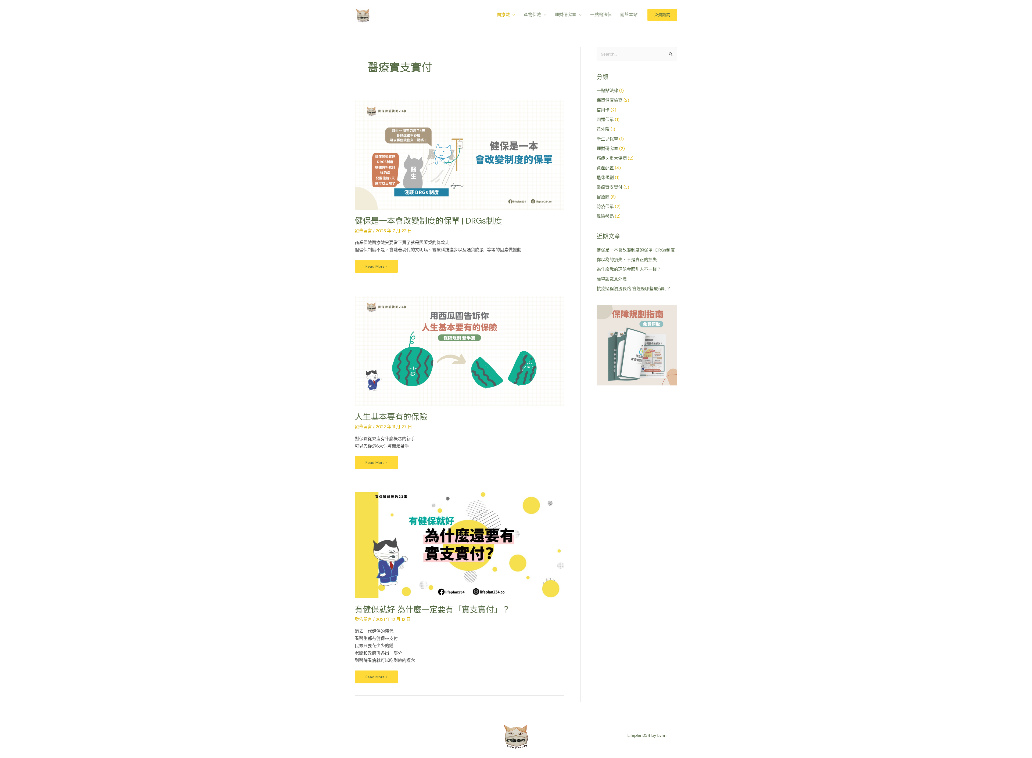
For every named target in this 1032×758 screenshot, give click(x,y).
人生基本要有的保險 (391, 416)
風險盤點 (605, 216)
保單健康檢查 (609, 100)
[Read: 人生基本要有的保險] (459, 350)
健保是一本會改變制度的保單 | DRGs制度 (428, 221)
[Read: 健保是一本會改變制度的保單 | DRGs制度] (459, 154)
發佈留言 (363, 231)
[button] (512, 14)
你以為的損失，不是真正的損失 (627, 260)
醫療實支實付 (609, 187)
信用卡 (603, 110)
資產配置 (605, 168)
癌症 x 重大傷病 (612, 158)
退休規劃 (605, 177)
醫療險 (603, 197)
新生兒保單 (607, 139)
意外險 (603, 129)
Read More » (376, 264)
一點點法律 (607, 90)
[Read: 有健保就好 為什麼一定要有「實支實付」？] (459, 545)
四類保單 (605, 119)
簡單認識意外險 (612, 279)
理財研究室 (607, 148)
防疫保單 (605, 206)
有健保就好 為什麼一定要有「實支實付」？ (432, 609)
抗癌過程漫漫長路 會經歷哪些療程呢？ (634, 288)
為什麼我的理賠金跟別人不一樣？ (629, 269)
